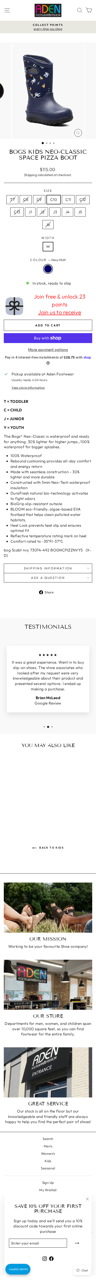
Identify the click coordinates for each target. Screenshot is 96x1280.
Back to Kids (51, 847)
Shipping (30, 175)
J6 (48, 224)
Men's (48, 1146)
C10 (53, 199)
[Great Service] (48, 1072)
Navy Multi (48, 268)
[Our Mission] (48, 908)
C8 (25, 199)
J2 (42, 212)
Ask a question (48, 578)
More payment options (48, 349)
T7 (12, 199)
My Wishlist (48, 1190)
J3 (55, 212)
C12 (82, 199)
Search (48, 1139)
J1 (30, 212)
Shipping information (48, 568)
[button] (17, 1269)
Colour (48, 260)
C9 (39, 199)
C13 (17, 212)
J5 (80, 212)
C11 (68, 199)
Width (48, 238)
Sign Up (48, 1182)
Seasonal (48, 1168)
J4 (67, 212)
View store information (28, 388)
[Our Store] (48, 985)
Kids (48, 1161)
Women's (48, 1153)
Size (48, 191)
